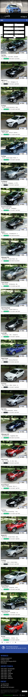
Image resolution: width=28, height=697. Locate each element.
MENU (2, 20)
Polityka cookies (5, 660)
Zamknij (24, 691)
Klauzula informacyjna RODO (8, 661)
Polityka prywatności (6, 658)
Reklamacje (4, 663)
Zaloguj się (24, 17)
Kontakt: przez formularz (7, 687)
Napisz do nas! (10, 695)
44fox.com (23, 695)
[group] (14, 7)
